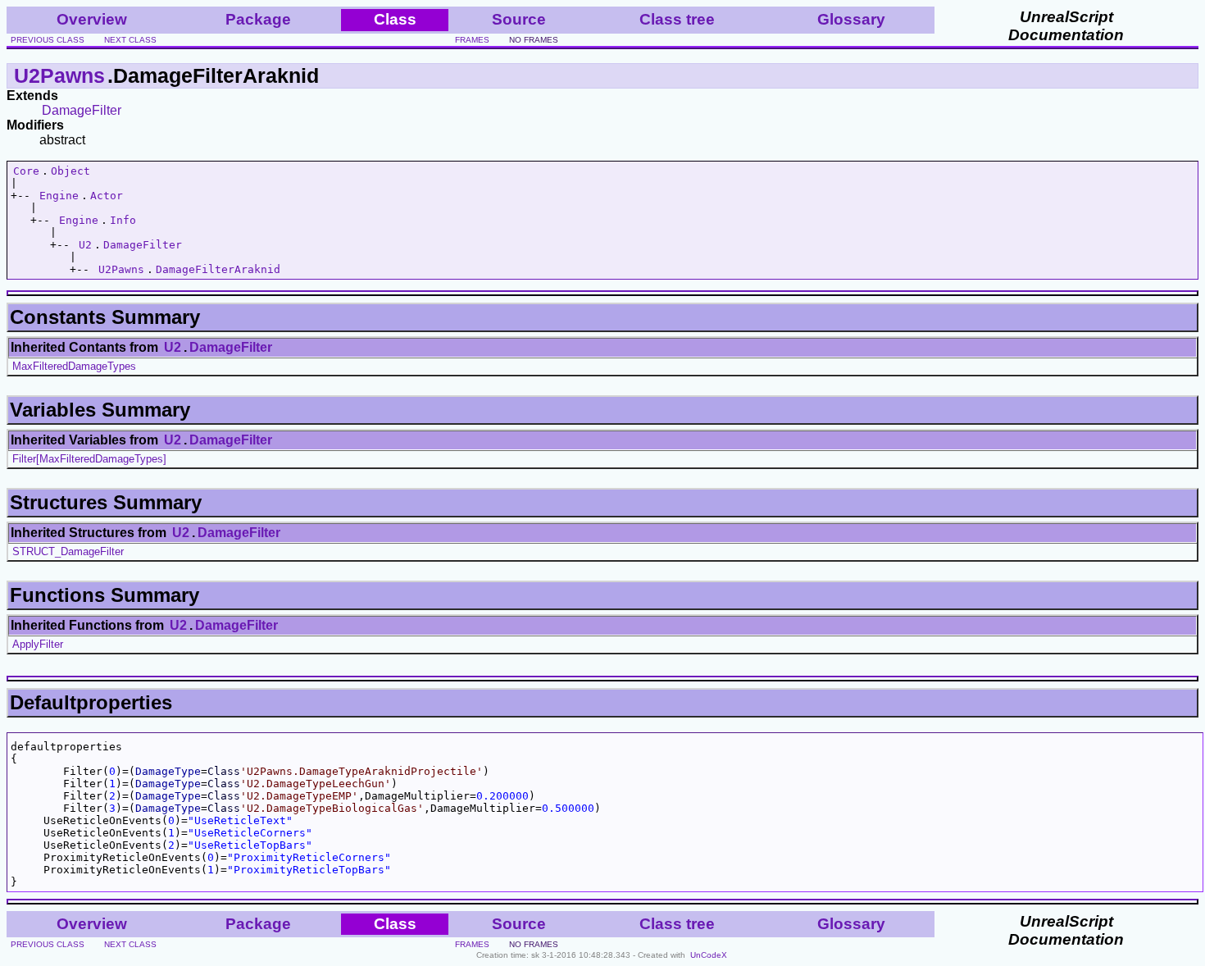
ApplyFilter (37, 644)
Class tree (677, 19)
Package (258, 19)
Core (26, 171)
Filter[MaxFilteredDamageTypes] (89, 459)
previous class (47, 39)
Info (123, 220)
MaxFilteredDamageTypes (74, 366)
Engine (59, 195)
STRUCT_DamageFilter (68, 551)
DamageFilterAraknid (218, 269)
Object (70, 171)
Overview (92, 19)
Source (519, 19)
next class (130, 39)
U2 (85, 245)
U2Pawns (59, 75)
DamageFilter (81, 110)
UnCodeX (708, 954)
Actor (106, 195)
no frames (533, 39)
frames (472, 39)
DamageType (168, 771)
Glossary (851, 19)
